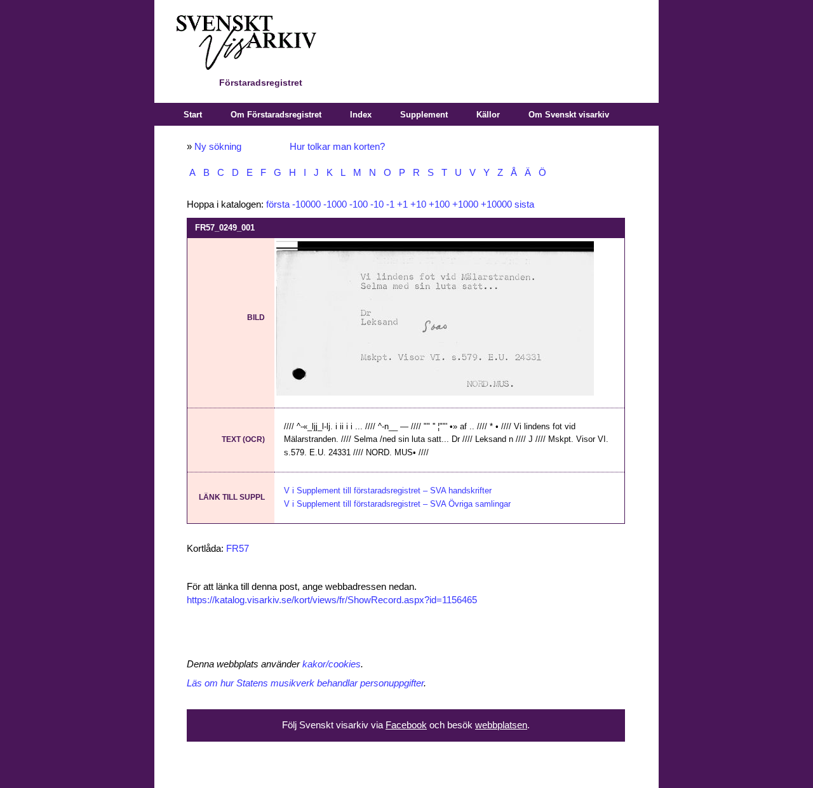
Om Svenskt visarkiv (568, 114)
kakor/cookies (331, 664)
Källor (488, 114)
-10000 (306, 204)
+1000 (465, 204)
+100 (439, 204)
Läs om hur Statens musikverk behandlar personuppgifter (305, 683)
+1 (402, 204)
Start (193, 114)
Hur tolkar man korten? (337, 147)
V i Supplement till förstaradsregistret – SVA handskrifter (388, 490)
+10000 (496, 204)
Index (361, 114)
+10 (418, 204)
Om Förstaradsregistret (276, 114)
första (278, 204)
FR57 (237, 549)
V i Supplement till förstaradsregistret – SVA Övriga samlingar (397, 504)
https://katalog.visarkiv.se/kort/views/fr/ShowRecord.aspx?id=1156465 (332, 600)
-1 (390, 204)
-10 (377, 204)
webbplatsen (501, 725)
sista (524, 204)
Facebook (406, 725)
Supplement (424, 114)
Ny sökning (217, 147)
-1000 (335, 204)
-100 (358, 204)
